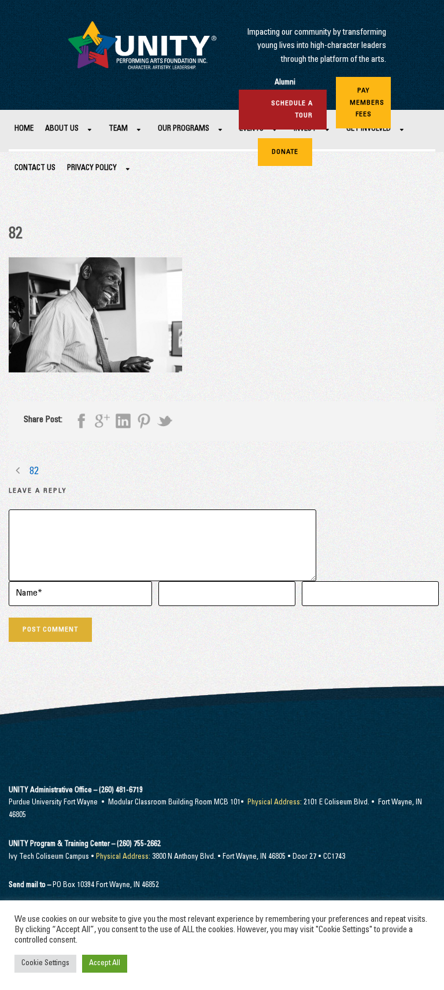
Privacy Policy (92, 168)
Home (24, 129)
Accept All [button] (104, 963)
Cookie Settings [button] (45, 963)
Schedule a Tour (292, 109)
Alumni (285, 83)
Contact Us (35, 168)
